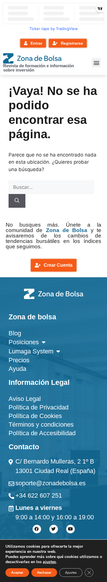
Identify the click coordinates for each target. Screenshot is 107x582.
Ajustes (71, 572)
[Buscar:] (51, 187)
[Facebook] (37, 529)
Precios (19, 360)
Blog (15, 333)
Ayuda (17, 368)
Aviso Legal (25, 398)
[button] (96, 62)
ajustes (49, 562)
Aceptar (17, 572)
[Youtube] (70, 529)
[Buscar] (17, 201)
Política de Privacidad (38, 407)
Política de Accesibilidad (42, 433)
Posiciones (24, 342)
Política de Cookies (35, 415)
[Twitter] (53, 529)
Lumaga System (31, 351)
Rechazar (44, 572)
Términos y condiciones (41, 424)
